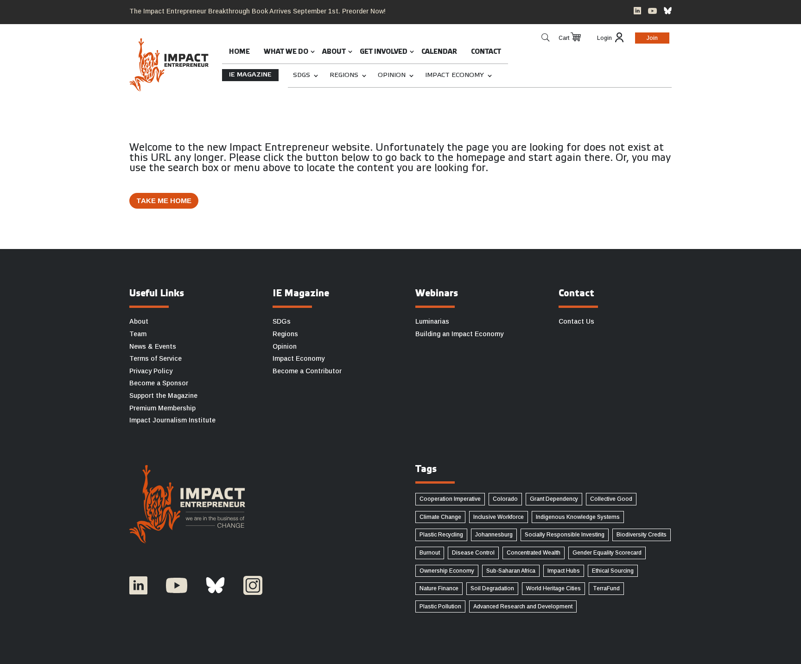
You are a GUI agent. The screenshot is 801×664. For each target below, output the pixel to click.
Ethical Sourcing (613, 571)
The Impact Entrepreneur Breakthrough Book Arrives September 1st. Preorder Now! (257, 11)
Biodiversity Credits (642, 534)
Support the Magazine (163, 395)
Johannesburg (494, 534)
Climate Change (440, 517)
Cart (564, 38)
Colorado (505, 499)
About (334, 52)
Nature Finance (439, 588)
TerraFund (606, 588)
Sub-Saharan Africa (510, 571)
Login (604, 38)
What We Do (286, 52)
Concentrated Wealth (533, 552)
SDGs (301, 75)
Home (239, 52)
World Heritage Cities (553, 588)
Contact (486, 52)
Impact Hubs (563, 571)
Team (137, 334)
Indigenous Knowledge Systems (578, 517)
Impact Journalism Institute (172, 420)
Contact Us (576, 321)
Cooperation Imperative (450, 499)
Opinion (392, 75)
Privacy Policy (150, 371)
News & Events (152, 346)
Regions (344, 75)
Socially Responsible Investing (564, 534)
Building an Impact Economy (459, 334)
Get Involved (383, 52)
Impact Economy (454, 75)
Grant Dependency (554, 499)
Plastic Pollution (440, 606)
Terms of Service (155, 358)
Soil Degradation (492, 588)
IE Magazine (250, 75)
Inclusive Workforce (498, 517)
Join (652, 38)
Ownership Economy (447, 571)
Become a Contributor (307, 371)
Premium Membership (162, 408)
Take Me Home (163, 200)
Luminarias (432, 321)
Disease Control (473, 552)
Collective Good (611, 499)
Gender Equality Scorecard (607, 552)
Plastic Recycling (441, 534)
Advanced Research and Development (522, 606)
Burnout (430, 552)
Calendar (439, 52)
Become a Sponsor (158, 383)
